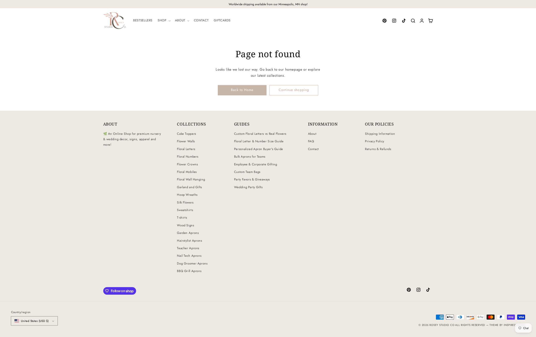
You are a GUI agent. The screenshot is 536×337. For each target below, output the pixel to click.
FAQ (311, 141)
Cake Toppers (186, 133)
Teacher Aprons (188, 248)
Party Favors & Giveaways (252, 179)
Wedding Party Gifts (248, 187)
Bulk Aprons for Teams (249, 156)
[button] (163, 20)
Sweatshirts (185, 210)
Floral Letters (186, 149)
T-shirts (182, 217)
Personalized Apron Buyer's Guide (258, 149)
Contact (313, 149)
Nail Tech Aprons (189, 255)
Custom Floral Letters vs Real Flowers (260, 133)
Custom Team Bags (247, 172)
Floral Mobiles (187, 172)
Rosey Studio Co (441, 325)
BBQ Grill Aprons (189, 271)
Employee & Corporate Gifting (255, 164)
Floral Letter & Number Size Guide (259, 141)
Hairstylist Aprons (189, 240)
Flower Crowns (187, 164)
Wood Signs (185, 225)
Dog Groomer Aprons (192, 263)
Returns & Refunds (378, 149)
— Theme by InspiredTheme (505, 325)
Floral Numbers (187, 156)
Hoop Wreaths (187, 194)
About (312, 133)
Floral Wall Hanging (191, 179)
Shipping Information (380, 133)
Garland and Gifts (189, 187)
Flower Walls (186, 141)
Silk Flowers (185, 202)
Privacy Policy (374, 141)
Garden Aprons (188, 233)
